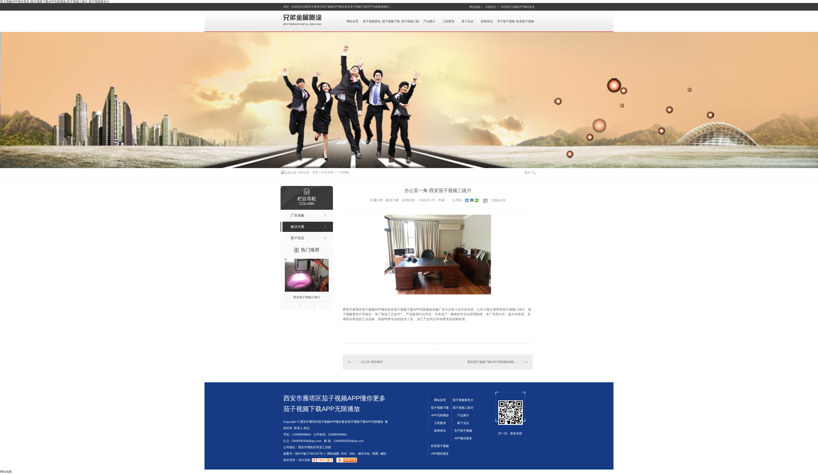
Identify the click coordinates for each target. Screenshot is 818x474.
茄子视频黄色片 (463, 400)
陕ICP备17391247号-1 (310, 453)
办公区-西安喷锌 (372, 362)
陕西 (375, 453)
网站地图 (333, 453)
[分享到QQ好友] (472, 200)
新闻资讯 (487, 21)
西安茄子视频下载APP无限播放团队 (491, 362)
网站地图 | (476, 7)
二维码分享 (498, 200)
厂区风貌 (343, 172)
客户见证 (468, 21)
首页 (315, 172)
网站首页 (353, 21)
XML (352, 453)
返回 (527, 172)
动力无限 (304, 460)
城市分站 (364, 453)
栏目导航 (328, 172)
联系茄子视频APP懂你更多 (518, 7)
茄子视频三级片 (463, 407)
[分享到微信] (477, 200)
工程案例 (448, 21)
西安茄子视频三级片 (306, 297)
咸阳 (383, 453)
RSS (344, 453)
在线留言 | (492, 7)
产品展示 (429, 21)
